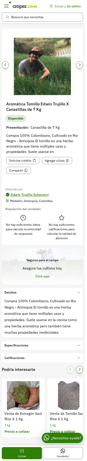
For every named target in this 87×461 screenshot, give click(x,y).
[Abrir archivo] (42, 66)
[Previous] (5, 65)
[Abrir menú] (6, 6)
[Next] (79, 65)
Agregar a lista (54, 161)
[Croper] (25, 6)
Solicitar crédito (20, 161)
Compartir (16, 170)
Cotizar (22, 456)
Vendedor (63, 456)
